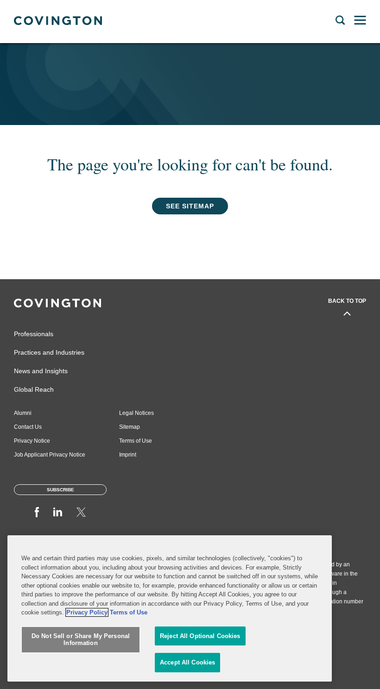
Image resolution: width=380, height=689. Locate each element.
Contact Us (28, 427)
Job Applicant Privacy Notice (49, 454)
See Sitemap (190, 206)
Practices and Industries (49, 352)
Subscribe (60, 489)
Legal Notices (136, 413)
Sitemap (129, 427)
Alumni (23, 413)
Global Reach (34, 389)
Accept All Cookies (187, 662)
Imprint (127, 454)
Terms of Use (135, 441)
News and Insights (41, 371)
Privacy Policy (87, 612)
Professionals (33, 334)
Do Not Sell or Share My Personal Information (81, 640)
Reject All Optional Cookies (200, 636)
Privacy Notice (32, 441)
